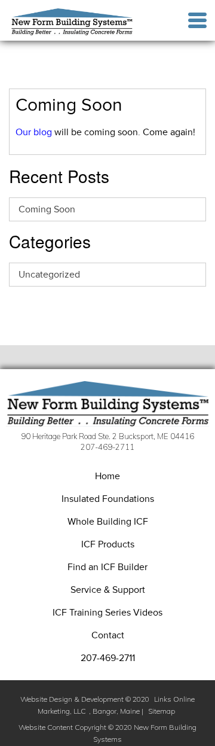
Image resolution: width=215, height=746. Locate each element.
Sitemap (161, 711)
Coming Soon (47, 209)
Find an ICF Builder (107, 567)
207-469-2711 (108, 658)
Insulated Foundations (108, 499)
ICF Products (107, 544)
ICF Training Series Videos (107, 613)
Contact (107, 635)
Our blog (34, 132)
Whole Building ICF (107, 522)
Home (107, 476)
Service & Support (107, 590)
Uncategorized (49, 275)
